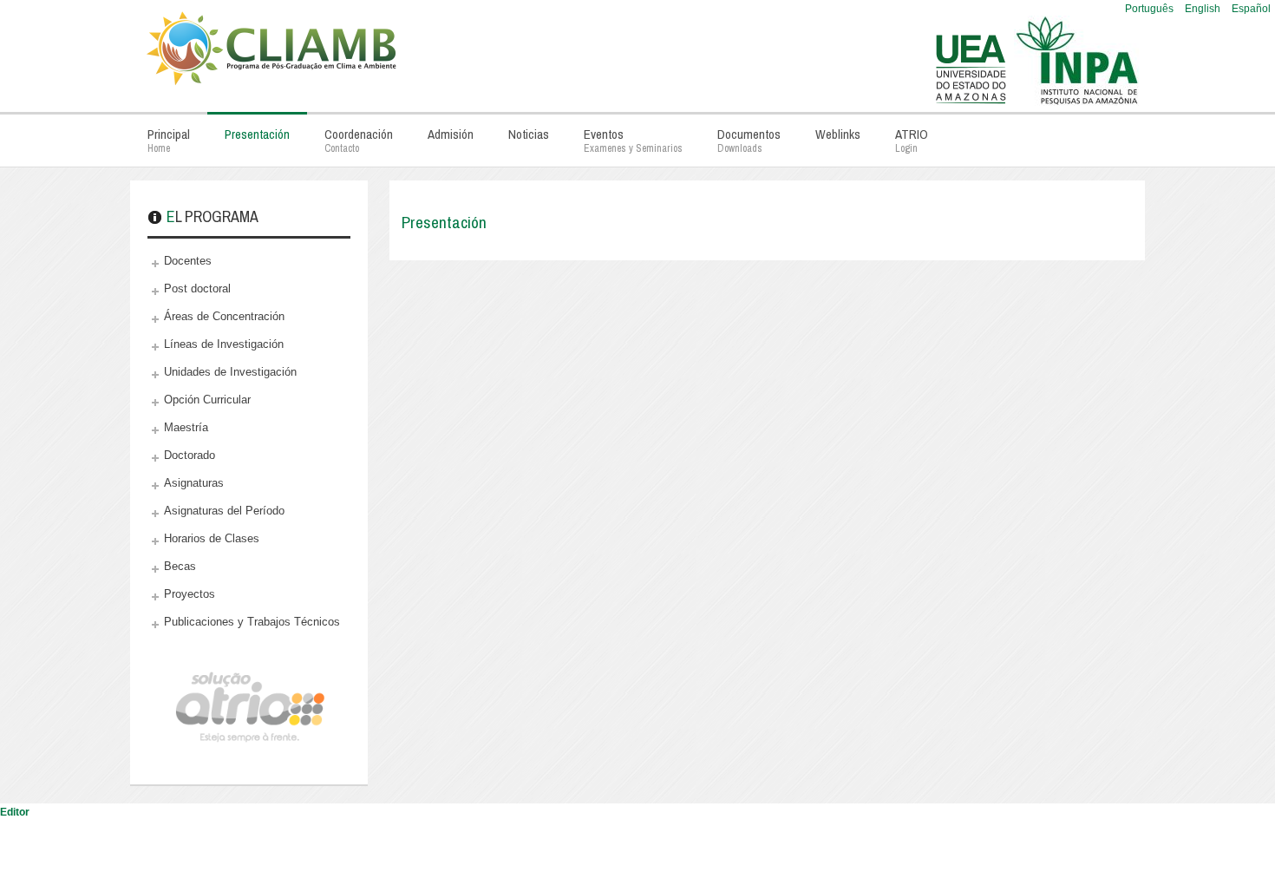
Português (1150, 9)
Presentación (444, 222)
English (1204, 9)
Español (1251, 9)
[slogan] (429, 43)
